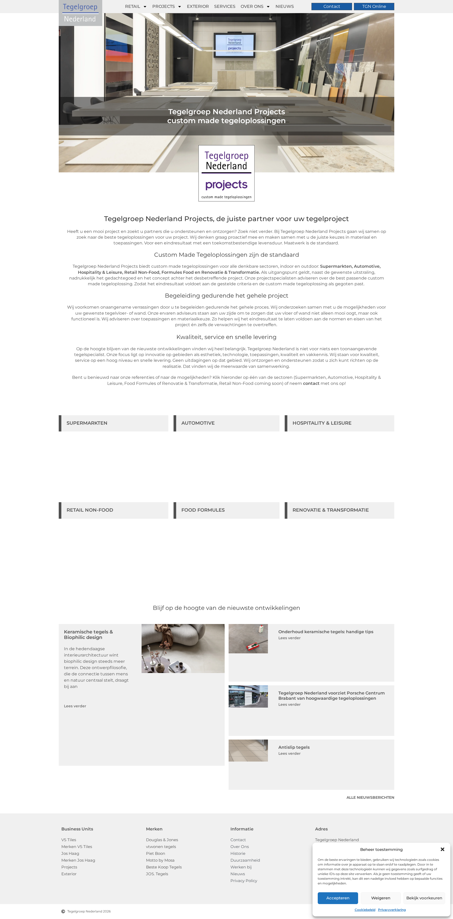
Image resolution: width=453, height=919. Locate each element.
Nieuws (285, 6)
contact (311, 383)
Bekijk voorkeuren (424, 897)
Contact (331, 6)
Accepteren (337, 897)
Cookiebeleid (365, 910)
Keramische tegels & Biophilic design (88, 635)
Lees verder (75, 706)
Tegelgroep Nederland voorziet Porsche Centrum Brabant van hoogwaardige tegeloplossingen (331, 696)
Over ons (252, 6)
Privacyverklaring (392, 910)
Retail (132, 6)
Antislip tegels (294, 747)
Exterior (198, 6)
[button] (442, 849)
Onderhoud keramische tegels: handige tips (325, 631)
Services (224, 6)
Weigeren (380, 897)
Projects (163, 6)
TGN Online (374, 6)
